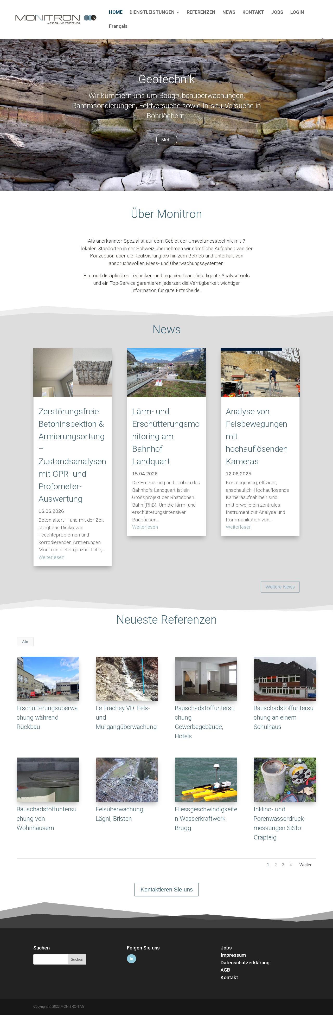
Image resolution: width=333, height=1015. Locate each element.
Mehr (166, 139)
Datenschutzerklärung (245, 963)
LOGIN (297, 12)
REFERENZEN (201, 12)
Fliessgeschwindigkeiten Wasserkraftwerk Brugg (206, 819)
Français (118, 26)
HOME (116, 12)
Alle (25, 641)
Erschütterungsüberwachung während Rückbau (47, 717)
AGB (225, 970)
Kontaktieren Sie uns (166, 889)
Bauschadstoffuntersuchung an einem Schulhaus (283, 717)
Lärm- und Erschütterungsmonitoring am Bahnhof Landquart (166, 436)
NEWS (228, 12)
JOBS (277, 12)
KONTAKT (253, 12)
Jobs (226, 948)
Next (305, 866)
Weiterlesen (51, 557)
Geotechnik (166, 79)
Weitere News (280, 587)
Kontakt (229, 977)
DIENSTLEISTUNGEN (152, 12)
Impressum (233, 955)
